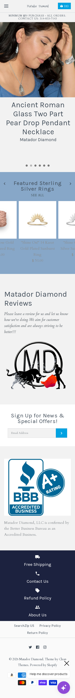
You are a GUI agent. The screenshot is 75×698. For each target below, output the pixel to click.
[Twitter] (30, 647)
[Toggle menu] (6, 6)
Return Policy (37, 633)
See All (37, 195)
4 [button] (40, 166)
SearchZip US (24, 625)
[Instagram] (44, 647)
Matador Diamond (31, 659)
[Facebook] (37, 647)
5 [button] (44, 166)
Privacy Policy (50, 625)
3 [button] (35, 166)
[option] (37, 83)
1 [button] (26, 166)
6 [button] (48, 166)
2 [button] (31, 166)
